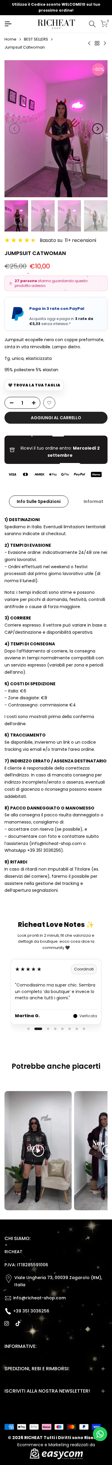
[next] (97, 128)
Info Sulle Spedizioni (39, 501)
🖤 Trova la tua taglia (34, 385)
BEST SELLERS (36, 39)
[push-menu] (8, 24)
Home (10, 39)
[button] (49, 403)
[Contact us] (100, 1434)
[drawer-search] (92, 24)
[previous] (14, 128)
